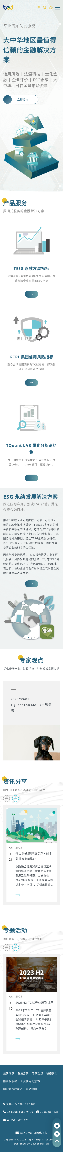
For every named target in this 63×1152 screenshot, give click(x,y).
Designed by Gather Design (31, 1143)
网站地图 (31, 1089)
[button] (28, 637)
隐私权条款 (10, 1081)
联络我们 (52, 1073)
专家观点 (37, 1073)
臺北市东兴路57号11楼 (20, 1104)
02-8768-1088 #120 (19, 1112)
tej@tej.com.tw (17, 1119)
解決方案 (23, 1073)
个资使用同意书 (30, 1081)
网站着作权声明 (13, 1089)
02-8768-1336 (49, 1112)
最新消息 (8, 1073)
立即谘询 (22, 99)
